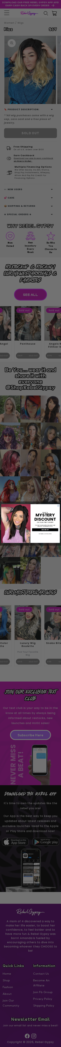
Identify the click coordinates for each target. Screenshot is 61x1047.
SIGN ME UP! (45, 530)
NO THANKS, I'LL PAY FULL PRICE (45, 533)
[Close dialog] (58, 506)
